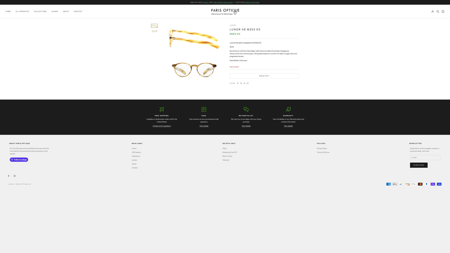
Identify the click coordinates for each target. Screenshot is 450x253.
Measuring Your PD (230, 152)
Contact (78, 11)
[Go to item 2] (154, 31)
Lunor (233, 25)
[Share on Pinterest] (244, 83)
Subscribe (418, 165)
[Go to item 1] (154, 26)
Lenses (54, 11)
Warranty (226, 160)
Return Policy (227, 156)
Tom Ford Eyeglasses (223, 2)
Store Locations (252, 2)
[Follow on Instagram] (14, 176)
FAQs (225, 148)
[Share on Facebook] (238, 83)
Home (8, 11)
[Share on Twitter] (241, 83)
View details (203, 126)
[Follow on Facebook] (8, 176)
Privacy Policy (322, 148)
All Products (22, 11)
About (66, 11)
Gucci (206, 2)
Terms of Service (323, 152)
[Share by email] (248, 83)
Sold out (264, 76)
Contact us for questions (162, 126)
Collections (40, 11)
